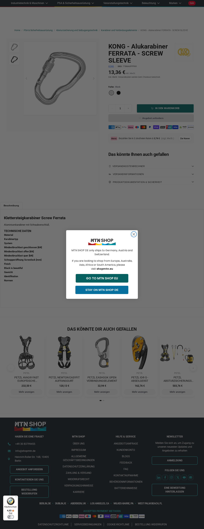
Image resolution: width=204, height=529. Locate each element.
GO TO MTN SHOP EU (102, 278)
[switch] (10, 517)
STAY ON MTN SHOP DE (101, 289)
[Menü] (16, 497)
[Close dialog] (134, 234)
